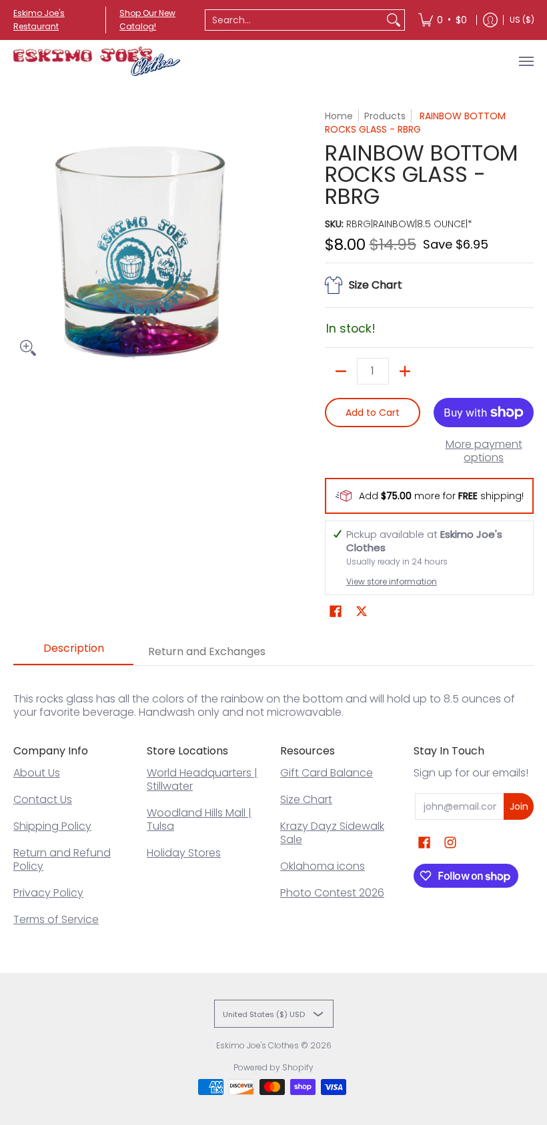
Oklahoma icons (322, 866)
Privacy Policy (48, 892)
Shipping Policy (52, 826)
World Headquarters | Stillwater (202, 779)
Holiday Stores (184, 852)
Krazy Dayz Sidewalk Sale (332, 832)
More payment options (484, 451)
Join (519, 806)
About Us (36, 772)
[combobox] (294, 20)
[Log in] (490, 20)
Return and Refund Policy (62, 859)
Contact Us (42, 799)
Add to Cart (373, 412)
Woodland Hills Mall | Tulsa (199, 819)
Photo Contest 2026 (332, 892)
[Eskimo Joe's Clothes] (96, 61)
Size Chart (306, 799)
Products (385, 116)
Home (339, 116)
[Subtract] (341, 371)
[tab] (73, 652)
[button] (335, 611)
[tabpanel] (273, 692)
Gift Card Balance (326, 772)
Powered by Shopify (273, 1067)
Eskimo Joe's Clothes (257, 1045)
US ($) (522, 19)
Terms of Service (56, 919)
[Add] (405, 371)
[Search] (393, 20)
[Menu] (526, 61)
